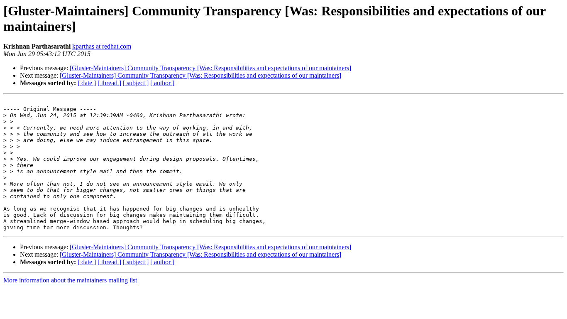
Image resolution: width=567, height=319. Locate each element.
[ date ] (87, 82)
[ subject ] (136, 82)
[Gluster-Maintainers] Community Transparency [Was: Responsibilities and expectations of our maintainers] (210, 67)
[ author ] (162, 82)
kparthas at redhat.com (101, 46)
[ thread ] (109, 82)
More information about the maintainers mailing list (70, 280)
